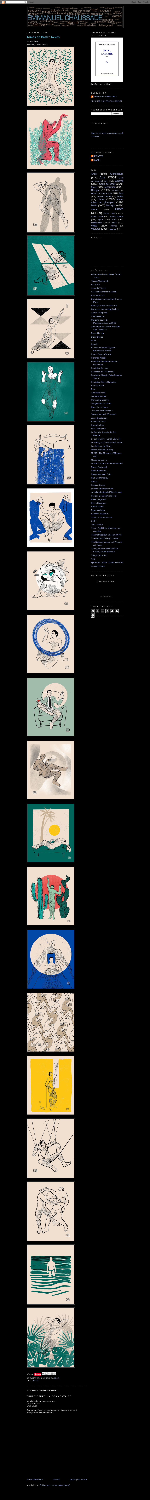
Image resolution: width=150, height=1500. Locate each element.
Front (93, 389)
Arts (35, 1380)
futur (121, 193)
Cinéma (119, 180)
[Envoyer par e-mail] (43, 1373)
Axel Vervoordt (98, 295)
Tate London (97, 524)
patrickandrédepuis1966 (102, 488)
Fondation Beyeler (99, 368)
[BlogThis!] (46, 1373)
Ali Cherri (95, 284)
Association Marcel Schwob (103, 292)
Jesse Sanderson (99, 418)
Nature (94, 209)
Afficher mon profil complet (106, 101)
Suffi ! (97, 160)
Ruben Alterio (97, 506)
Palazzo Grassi (98, 485)
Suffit (114, 219)
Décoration (109, 187)
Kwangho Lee (97, 425)
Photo (119, 209)
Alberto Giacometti (99, 281)
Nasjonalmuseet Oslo (101, 474)
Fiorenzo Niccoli (98, 358)
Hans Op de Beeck (100, 407)
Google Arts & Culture (101, 403)
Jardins (120, 196)
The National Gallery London (104, 538)
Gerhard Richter (98, 396)
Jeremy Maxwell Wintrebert (103, 414)
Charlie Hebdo (97, 316)
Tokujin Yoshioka (98, 555)
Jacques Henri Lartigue (102, 411)
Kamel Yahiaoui (98, 421)
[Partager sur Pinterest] (54, 1373)
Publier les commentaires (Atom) (55, 1485)
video (114, 223)
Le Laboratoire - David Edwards (106, 439)
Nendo (94, 481)
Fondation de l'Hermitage (103, 372)
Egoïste (94, 344)
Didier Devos (97, 337)
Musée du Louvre (99, 460)
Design (95, 190)
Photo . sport (97, 216)
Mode (94, 205)
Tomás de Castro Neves (43, 37)
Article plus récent (35, 1479)
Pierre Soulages (98, 503)
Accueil (56, 1479)
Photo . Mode (110, 213)
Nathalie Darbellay (99, 478)
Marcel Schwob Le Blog (102, 449)
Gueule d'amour (104, 196)
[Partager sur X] (48, 1373)
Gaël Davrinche (98, 392)
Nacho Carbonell (99, 467)
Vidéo (94, 225)
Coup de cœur (107, 184)
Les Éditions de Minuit (101, 446)
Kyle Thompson (98, 428)
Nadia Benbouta (98, 470)
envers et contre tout (101, 193)
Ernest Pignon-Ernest (101, 354)
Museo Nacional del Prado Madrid (107, 463)
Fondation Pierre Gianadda (103, 382)
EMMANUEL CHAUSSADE (105, 97)
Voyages (95, 228)
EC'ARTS (98, 156)
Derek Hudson (97, 333)
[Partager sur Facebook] (51, 1373)
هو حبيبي (112, 229)
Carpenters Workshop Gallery (105, 309)
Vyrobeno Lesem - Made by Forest (107, 562)
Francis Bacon (97, 385)
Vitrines (114, 226)
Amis (94, 173)
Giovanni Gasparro (100, 400)
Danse (94, 187)
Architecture (116, 173)
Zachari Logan (98, 566)
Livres (101, 199)
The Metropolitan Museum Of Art (106, 535)
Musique (110, 205)
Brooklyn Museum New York (104, 305)
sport (100, 219)
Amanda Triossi (98, 288)
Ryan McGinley (98, 510)
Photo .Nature (116, 216)
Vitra (93, 559)
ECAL (93, 340)
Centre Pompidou (99, 312)
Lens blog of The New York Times (106, 442)
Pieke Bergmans (98, 499)
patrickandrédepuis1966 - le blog (106, 492)
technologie (96, 223)
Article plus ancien (78, 1479)
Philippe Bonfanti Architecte (103, 496)
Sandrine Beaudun (99, 514)
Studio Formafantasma (101, 517)
